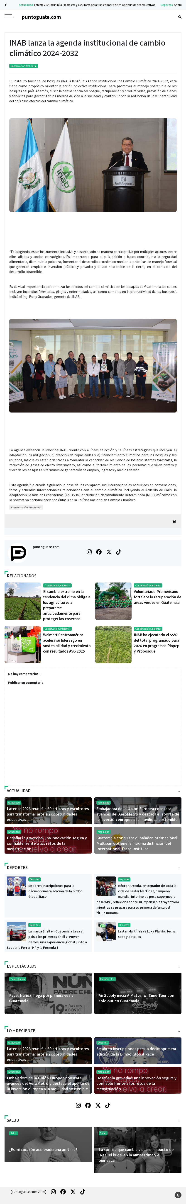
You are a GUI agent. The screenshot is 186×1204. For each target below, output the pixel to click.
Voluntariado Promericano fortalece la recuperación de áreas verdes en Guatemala (157, 597)
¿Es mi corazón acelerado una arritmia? (43, 1149)
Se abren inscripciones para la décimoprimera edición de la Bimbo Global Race (55, 891)
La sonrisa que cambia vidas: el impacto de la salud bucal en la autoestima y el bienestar (136, 1155)
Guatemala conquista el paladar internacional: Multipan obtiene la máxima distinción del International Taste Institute (137, 843)
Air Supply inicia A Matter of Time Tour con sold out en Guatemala (136, 998)
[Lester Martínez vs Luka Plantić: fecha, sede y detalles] (106, 931)
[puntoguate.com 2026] (28, 1191)
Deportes (158, 5)
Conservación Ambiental (24, 66)
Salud (103, 1133)
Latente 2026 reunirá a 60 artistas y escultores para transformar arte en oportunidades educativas (85, 5)
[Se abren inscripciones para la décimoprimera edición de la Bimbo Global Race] (16, 885)
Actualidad (17, 5)
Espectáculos (107, 979)
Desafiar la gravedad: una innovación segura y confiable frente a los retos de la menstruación (47, 843)
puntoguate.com (46, 546)
